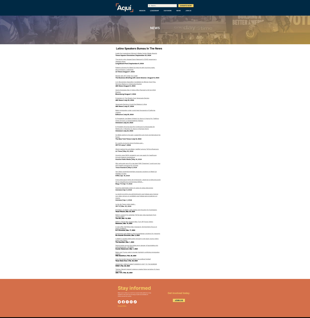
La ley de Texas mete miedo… (125, 204)
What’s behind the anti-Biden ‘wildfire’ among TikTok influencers (137, 149)
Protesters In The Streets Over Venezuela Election (132, 98)
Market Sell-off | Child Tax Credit (126, 76)
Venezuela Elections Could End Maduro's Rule (131, 104)
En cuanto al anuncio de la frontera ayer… (129, 143)
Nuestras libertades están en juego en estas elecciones (134, 188)
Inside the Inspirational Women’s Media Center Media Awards (136, 53)
